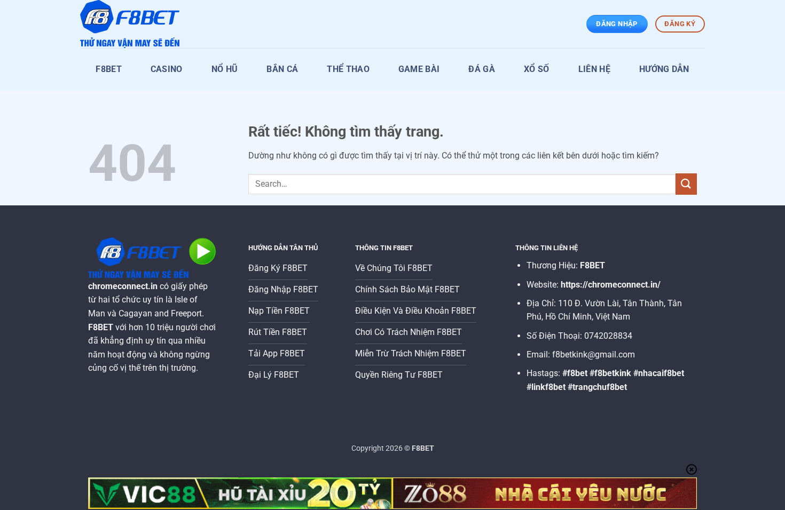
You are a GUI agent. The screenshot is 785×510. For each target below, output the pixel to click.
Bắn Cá (282, 69)
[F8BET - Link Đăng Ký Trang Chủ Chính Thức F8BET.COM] (133, 24)
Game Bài (419, 69)
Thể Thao (348, 69)
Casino (167, 69)
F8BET (109, 69)
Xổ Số (537, 69)
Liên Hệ (594, 69)
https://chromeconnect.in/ (611, 285)
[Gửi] (686, 183)
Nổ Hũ (224, 69)
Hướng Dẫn (664, 69)
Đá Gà (481, 69)
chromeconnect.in (123, 286)
